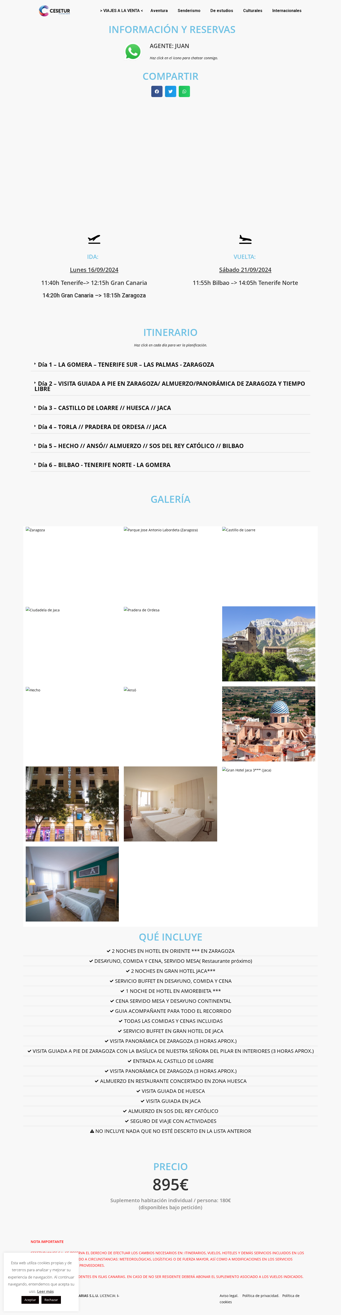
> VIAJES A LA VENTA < (121, 10)
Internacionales (287, 10)
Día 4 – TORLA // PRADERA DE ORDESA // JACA (102, 427)
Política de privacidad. (262, 1295)
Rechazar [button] (51, 1299)
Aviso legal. (231, 1295)
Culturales (252, 10)
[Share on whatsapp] (184, 91)
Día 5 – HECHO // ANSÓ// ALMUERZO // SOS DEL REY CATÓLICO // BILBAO (141, 446)
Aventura (159, 10)
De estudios (221, 10)
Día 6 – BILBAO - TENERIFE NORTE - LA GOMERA (104, 465)
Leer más (45, 1291)
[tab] (170, 364)
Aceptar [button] (30, 1299)
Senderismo (189, 10)
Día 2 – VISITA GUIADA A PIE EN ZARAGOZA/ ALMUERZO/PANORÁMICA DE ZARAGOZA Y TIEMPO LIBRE (169, 386)
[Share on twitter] (170, 91)
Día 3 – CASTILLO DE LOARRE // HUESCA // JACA (104, 408)
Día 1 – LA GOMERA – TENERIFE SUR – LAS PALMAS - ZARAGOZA (126, 364)
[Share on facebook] (157, 91)
